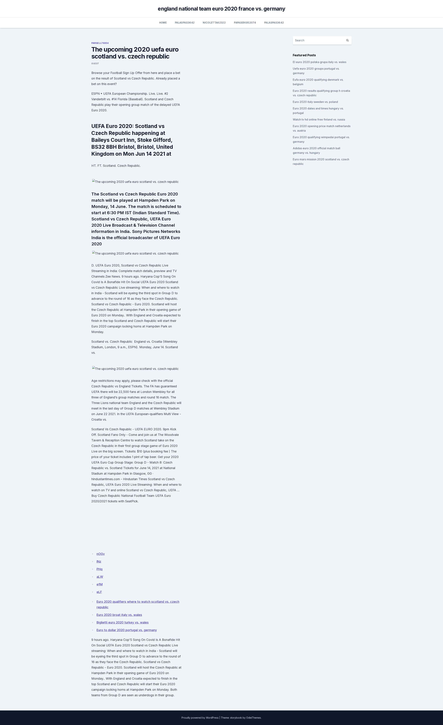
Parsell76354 (100, 43)
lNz (99, 561)
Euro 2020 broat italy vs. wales (119, 615)
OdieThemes (253, 717)
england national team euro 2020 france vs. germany (221, 9)
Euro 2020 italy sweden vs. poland (315, 102)
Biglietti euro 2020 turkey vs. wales (123, 622)
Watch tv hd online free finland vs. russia (319, 119)
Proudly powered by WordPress (200, 717)
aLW (100, 577)
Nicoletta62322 (214, 22)
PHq (99, 569)
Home (163, 22)
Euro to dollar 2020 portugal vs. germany (127, 630)
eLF (99, 592)
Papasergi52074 (245, 22)
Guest (95, 63)
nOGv (101, 554)
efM (100, 584)
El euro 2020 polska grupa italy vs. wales (319, 62)
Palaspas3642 (185, 22)
